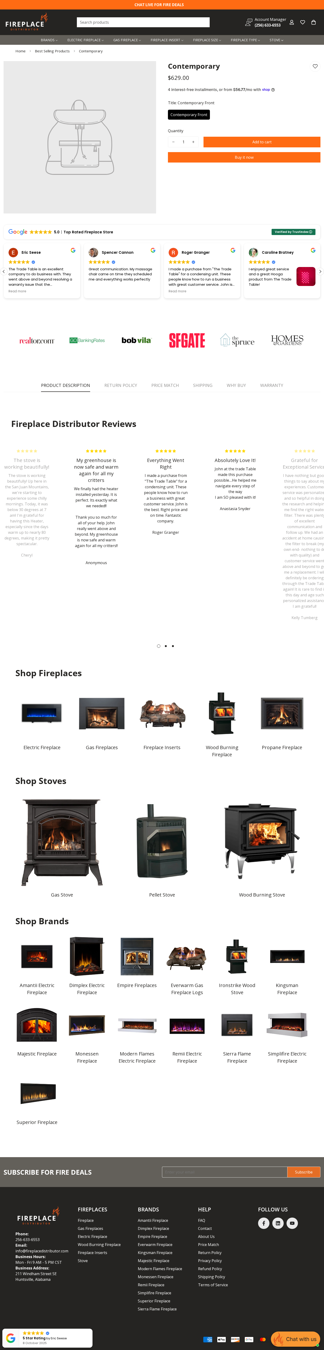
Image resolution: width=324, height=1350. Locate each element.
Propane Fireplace (282, 747)
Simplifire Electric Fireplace (287, 1057)
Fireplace (86, 1220)
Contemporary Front (189, 114)
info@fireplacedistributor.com (41, 1251)
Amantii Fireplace (153, 1220)
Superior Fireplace (37, 1122)
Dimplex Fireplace (153, 1228)
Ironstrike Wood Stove (237, 989)
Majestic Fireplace (37, 1054)
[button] (313, 22)
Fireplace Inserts (162, 747)
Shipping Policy (211, 1276)
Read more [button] (17, 291)
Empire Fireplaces (137, 985)
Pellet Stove (162, 895)
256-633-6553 (27, 1239)
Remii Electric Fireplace (187, 1057)
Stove (83, 1260)
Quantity (175, 130)
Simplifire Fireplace (154, 1293)
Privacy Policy (210, 1260)
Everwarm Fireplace (155, 1244)
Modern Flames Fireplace (160, 1268)
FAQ (201, 1220)
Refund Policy (210, 1268)
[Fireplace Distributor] (27, 22)
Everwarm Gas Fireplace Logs (187, 989)
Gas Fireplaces (102, 747)
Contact (205, 1228)
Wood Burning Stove (262, 895)
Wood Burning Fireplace (222, 751)
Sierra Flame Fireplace (237, 1057)
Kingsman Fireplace (287, 989)
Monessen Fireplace (87, 1057)
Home (20, 51)
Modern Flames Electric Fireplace (137, 1057)
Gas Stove (62, 895)
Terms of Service (213, 1284)
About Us (206, 1236)
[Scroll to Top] (314, 1324)
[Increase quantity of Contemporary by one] (193, 142)
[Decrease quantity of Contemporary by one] (173, 142)
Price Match (208, 1244)
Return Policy (210, 1252)
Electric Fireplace (41, 747)
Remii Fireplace (151, 1284)
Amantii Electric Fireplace (37, 989)
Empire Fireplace (152, 1236)
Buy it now (244, 157)
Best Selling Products (52, 51)
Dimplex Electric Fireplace (87, 989)
